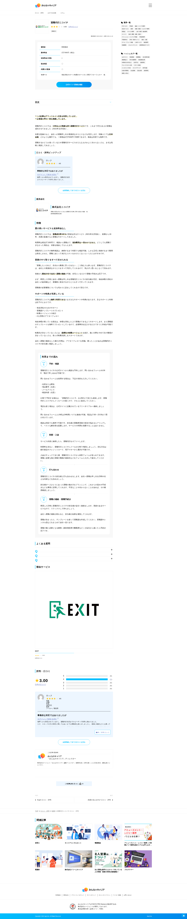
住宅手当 (136, 62)
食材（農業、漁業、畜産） (135, 34)
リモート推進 (137, 65)
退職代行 (54, 31)
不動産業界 (142, 37)
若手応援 (145, 67)
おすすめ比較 (52, 13)
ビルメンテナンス (133, 45)
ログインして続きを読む (47, 174)
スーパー (124, 34)
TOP (36, 811)
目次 (37, 102)
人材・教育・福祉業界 (141, 31)
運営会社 (66, 895)
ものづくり (124, 57)
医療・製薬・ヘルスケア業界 (142, 28)
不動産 (131, 26)
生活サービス (125, 28)
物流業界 (146, 42)
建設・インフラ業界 (140, 26)
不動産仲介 (124, 39)
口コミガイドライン (104, 895)
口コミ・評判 (39, 13)
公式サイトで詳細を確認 (74, 84)
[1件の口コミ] (73, 27)
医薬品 (123, 31)
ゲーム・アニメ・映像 (127, 42)
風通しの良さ (125, 73)
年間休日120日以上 (126, 62)
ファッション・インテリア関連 (129, 37)
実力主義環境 (133, 59)
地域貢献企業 (141, 59)
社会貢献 (133, 70)
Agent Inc (149, 916)
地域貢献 (132, 57)
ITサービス (124, 26)
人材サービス (138, 42)
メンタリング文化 (126, 67)
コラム (62, 13)
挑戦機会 (138, 57)
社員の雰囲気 (125, 70)
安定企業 (139, 70)
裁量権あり (124, 59)
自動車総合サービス (144, 45)
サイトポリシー (91, 895)
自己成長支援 (146, 57)
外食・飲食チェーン (134, 39)
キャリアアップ (136, 67)
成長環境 (146, 70)
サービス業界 (130, 31)
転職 (53, 811)
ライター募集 (117, 895)
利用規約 (58, 895)
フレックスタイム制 (127, 65)
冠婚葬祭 (124, 45)
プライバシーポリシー (77, 895)
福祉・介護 (144, 39)
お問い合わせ (127, 895)
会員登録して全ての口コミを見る (74, 190)
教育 (132, 28)
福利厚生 (142, 62)
